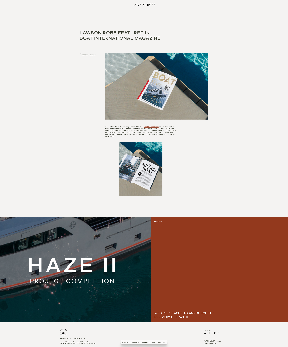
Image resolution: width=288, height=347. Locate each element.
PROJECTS (135, 342)
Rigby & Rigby (210, 340)
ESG (153, 342)
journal (146, 342)
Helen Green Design (213, 342)
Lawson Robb (210, 343)
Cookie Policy (80, 338)
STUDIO (125, 342)
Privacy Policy (66, 338)
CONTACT (162, 342)
